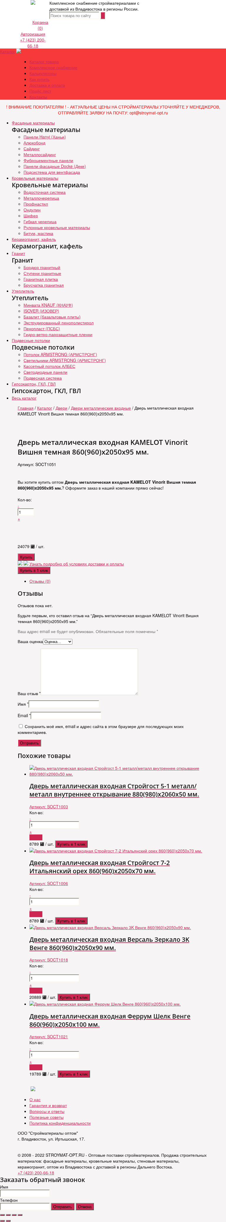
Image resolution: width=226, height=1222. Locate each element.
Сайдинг (32, 148)
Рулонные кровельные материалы (57, 227)
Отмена (85, 1206)
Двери (61, 408)
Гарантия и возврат (48, 1105)
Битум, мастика (38, 233)
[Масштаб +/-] (20, 1215)
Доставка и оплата (47, 85)
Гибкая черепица (40, 221)
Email (24, 715)
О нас (35, 1099)
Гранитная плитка (41, 279)
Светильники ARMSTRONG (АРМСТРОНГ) (65, 360)
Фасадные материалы (33, 123)
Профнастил (36, 204)
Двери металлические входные (101, 408)
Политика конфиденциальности (60, 1123)
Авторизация (33, 34)
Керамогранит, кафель (34, 239)
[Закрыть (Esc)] (2, 1215)
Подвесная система (43, 378)
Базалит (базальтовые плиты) (52, 317)
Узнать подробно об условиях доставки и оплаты (76, 564)
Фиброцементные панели (48, 160)
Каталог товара (44, 61)
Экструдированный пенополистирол (59, 322)
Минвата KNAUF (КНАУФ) (48, 305)
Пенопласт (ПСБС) (42, 328)
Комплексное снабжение (53, 67)
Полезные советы (46, 1117)
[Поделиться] (8, 1215)
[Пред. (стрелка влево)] (2, 1221)
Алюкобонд (34, 143)
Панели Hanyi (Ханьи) (45, 137)
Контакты (38, 97)
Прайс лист (40, 91)
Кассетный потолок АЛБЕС (49, 366)
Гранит (18, 253)
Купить (26, 557)
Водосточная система (45, 192)
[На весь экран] (14, 1215)
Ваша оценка (30, 641)
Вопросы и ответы (46, 1111)
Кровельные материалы (35, 178)
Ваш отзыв (29, 693)
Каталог (7, 51)
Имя (23, 704)
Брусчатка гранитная (44, 285)
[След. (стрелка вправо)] (8, 1221)
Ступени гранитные (42, 273)
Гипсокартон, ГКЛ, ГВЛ (34, 384)
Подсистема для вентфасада (52, 172)
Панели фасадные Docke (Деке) (55, 166)
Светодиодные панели (45, 372)
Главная (26, 408)
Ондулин (32, 210)
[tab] (118, 581)
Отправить (62, 1206)
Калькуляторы (42, 73)
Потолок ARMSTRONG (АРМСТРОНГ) (60, 354)
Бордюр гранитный (42, 267)
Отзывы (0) (40, 581)
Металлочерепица (41, 198)
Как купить (39, 79)
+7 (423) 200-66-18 (33, 43)
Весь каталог (24, 398)
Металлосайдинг (40, 154)
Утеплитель (23, 291)
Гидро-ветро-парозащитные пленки (58, 334)
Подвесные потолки (31, 340)
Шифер (31, 215)
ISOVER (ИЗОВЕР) (41, 311)
